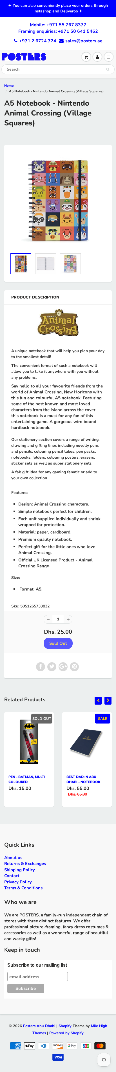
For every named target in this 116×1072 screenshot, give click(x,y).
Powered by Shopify (66, 1033)
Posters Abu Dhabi (39, 1026)
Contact (11, 876)
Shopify (65, 1026)
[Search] (108, 69)
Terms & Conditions (23, 888)
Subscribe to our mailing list (37, 965)
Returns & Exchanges (25, 863)
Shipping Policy (19, 870)
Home (9, 85)
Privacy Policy (18, 882)
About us (13, 857)
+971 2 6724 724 (37, 41)
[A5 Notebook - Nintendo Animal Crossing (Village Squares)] (58, 200)
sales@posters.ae (83, 41)
